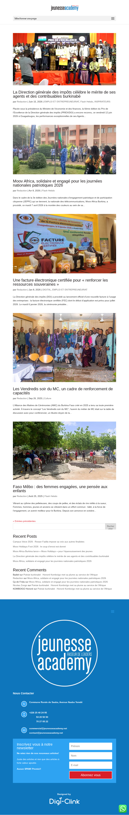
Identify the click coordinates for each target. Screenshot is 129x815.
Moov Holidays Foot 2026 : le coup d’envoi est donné (39, 546)
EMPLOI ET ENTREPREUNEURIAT (61, 101)
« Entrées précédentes (24, 521)
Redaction (22, 101)
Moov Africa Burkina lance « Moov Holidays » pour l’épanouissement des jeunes (53, 551)
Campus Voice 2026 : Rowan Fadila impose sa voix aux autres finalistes (48, 541)
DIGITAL (46, 289)
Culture (47, 398)
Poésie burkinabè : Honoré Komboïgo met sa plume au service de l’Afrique (60, 574)
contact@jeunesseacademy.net (46, 733)
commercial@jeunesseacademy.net (48, 728)
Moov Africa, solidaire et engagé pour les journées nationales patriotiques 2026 (57, 183)
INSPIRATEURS (102, 101)
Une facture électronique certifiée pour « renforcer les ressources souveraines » (60, 282)
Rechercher (110, 527)
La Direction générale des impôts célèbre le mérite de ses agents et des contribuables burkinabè (64, 94)
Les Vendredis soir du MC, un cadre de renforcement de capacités (63, 390)
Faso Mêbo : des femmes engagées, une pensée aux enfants (60, 488)
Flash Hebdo (86, 101)
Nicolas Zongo (20, 585)
